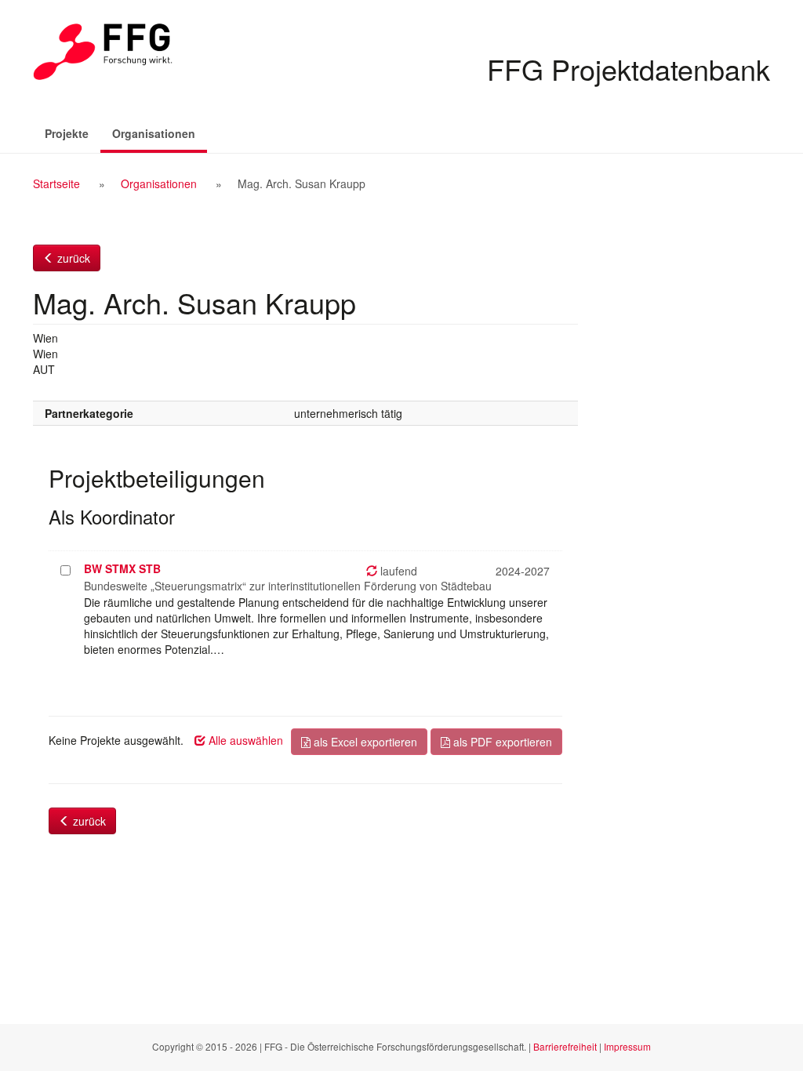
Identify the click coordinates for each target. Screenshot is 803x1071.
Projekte (67, 133)
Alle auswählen (244, 740)
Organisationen (159, 133)
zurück (72, 258)
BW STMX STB (122, 568)
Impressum (627, 1046)
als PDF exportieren (501, 742)
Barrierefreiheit (565, 1046)
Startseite (56, 183)
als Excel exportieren (364, 742)
